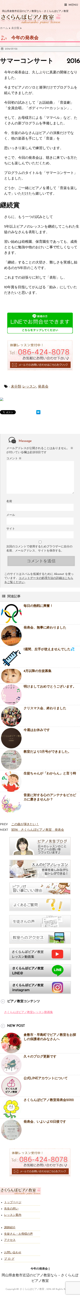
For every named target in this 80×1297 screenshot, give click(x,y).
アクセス (10, 1240)
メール (10, 515)
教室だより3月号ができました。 (47, 751)
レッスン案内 (12, 1215)
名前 (9, 501)
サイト (10, 528)
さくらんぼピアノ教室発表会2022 (49, 1100)
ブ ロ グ (9, 1259)
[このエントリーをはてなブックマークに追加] (38, 412)
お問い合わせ (12, 1252)
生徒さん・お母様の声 (18, 1234)
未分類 (16, 386)
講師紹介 (10, 1227)
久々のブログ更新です (40, 1056)
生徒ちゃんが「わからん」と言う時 (50, 773)
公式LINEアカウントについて (46, 1078)
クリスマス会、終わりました (45, 708)
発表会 (43, 386)
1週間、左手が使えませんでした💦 (49, 649)
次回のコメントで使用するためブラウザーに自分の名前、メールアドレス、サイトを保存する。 (39, 548)
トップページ (12, 1202)
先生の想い (11, 1208)
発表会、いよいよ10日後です (45, 1121)
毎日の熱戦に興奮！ (38, 606)
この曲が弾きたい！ (25, 824)
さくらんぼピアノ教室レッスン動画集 (28, 1012)
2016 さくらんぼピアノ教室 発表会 (37, 830)
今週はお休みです (37, 730)
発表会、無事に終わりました (45, 627)
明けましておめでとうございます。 (50, 686)
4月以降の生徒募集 (37, 671)
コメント (14, 458)
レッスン (29, 386)
